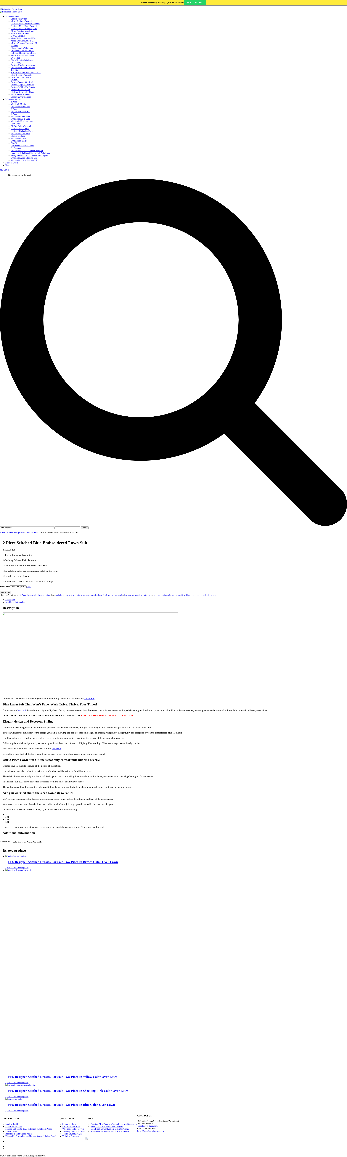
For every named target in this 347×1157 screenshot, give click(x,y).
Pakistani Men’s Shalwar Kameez (25, 24)
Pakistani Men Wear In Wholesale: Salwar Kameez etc (114, 1124)
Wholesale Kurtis (18, 104)
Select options (22, 867)
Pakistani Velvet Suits (20, 128)
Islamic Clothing (18, 136)
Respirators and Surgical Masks (18, 1134)
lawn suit (21, 710)
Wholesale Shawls (19, 141)
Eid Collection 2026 (71, 1126)
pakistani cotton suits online (165, 595)
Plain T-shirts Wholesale (21, 75)
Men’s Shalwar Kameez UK (23, 41)
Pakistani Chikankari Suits (22, 131)
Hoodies (14, 45)
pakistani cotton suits (143, 595)
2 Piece (14, 109)
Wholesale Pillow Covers (73, 1129)
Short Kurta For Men (20, 33)
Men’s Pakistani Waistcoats (22, 31)
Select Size (5, 586)
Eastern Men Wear (19, 19)
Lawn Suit (89, 698)
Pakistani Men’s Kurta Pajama (24, 28)
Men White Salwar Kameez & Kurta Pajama (110, 1131)
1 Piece (14, 102)
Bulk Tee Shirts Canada (21, 77)
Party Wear (15, 124)
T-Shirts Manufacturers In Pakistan (26, 72)
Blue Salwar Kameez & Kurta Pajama (107, 1126)
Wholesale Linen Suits (20, 116)
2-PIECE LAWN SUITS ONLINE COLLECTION (107, 715)
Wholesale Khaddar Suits (22, 121)
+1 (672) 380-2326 (195, 3)
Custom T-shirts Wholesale (22, 82)
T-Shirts (14, 70)
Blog (7, 165)
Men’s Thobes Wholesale (22, 21)
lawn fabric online (106, 595)
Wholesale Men (12, 16)
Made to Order (11, 163)
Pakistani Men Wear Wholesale (24, 26)
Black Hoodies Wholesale (22, 60)
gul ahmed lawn (63, 595)
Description (10, 599)
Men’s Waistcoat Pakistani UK (24, 43)
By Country (16, 63)
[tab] (176, 599)
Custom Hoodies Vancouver (23, 65)
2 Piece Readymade (15, 532)
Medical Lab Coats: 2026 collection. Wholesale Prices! (28, 1129)
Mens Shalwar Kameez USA (23, 38)
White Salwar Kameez (20, 94)
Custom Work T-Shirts (20, 89)
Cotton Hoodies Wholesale (22, 50)
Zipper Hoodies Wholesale (22, 55)
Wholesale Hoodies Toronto (23, 67)
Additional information (15, 602)
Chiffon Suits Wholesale (21, 126)
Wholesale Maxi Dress (20, 106)
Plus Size (15, 143)
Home (2, 532)
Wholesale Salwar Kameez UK (24, 160)
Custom (14, 80)
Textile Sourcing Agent (72, 1134)
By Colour (15, 58)
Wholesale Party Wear (20, 133)
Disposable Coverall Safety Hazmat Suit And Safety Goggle (31, 1136)
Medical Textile (12, 1124)
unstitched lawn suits (187, 595)
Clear (29, 586)
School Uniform (69, 1124)
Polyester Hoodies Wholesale (23, 53)
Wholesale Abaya (18, 138)
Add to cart (5, 592)
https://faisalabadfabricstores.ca (150, 1131)
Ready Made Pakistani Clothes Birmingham (29, 155)
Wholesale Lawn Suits (20, 119)
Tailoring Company (70, 1136)
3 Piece (14, 114)
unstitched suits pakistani (207, 595)
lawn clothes (76, 595)
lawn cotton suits (90, 595)
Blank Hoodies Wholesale (22, 48)
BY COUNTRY (18, 36)
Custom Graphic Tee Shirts (22, 85)
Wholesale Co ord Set (20, 111)
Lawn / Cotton (31, 532)
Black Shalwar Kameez (21, 97)
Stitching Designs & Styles (73, 1131)
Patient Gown (11, 1131)
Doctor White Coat (13, 1126)
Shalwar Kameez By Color (22, 92)
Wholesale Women (13, 99)
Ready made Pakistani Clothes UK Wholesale (30, 153)
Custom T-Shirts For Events (23, 87)
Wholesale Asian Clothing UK (24, 158)
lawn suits (119, 595)
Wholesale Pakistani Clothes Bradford (27, 150)
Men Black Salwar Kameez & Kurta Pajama (110, 1129)
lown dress (129, 595)
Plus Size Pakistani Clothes (22, 146)
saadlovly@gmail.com (148, 1126)
